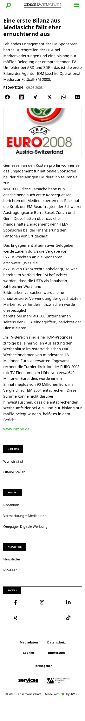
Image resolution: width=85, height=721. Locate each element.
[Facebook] (7, 97)
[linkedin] (68, 602)
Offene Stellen (14, 472)
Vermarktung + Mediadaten (25, 515)
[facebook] (16, 602)
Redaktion (11, 505)
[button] (8, 5)
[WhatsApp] (63, 97)
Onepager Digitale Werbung (25, 526)
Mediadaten (29, 642)
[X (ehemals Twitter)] (49, 97)
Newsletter (11, 559)
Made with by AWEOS (62, 694)
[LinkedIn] (21, 97)
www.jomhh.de (16, 429)
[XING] (35, 97)
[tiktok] (68, 617)
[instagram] (43, 602)
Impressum (56, 653)
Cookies (28, 653)
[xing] (16, 617)
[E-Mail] (77, 97)
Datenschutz (56, 642)
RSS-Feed (10, 570)
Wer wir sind (13, 461)
